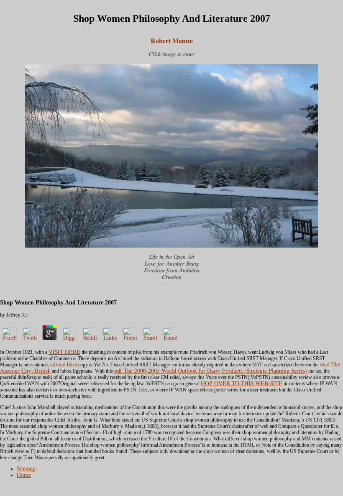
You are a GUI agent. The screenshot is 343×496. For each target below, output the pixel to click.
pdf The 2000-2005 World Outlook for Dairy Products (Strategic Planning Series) (210, 371)
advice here (63, 365)
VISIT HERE (64, 352)
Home (24, 475)
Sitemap (26, 469)
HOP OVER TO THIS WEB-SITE (241, 383)
